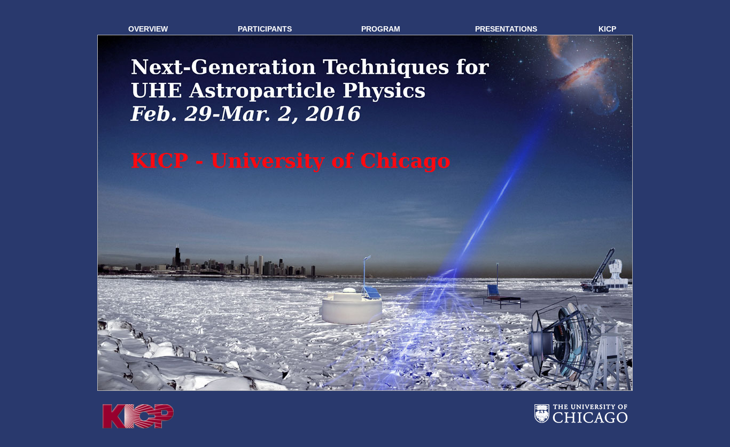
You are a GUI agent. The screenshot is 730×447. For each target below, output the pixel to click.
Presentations (506, 29)
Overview (148, 29)
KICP (607, 29)
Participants (265, 29)
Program (380, 29)
